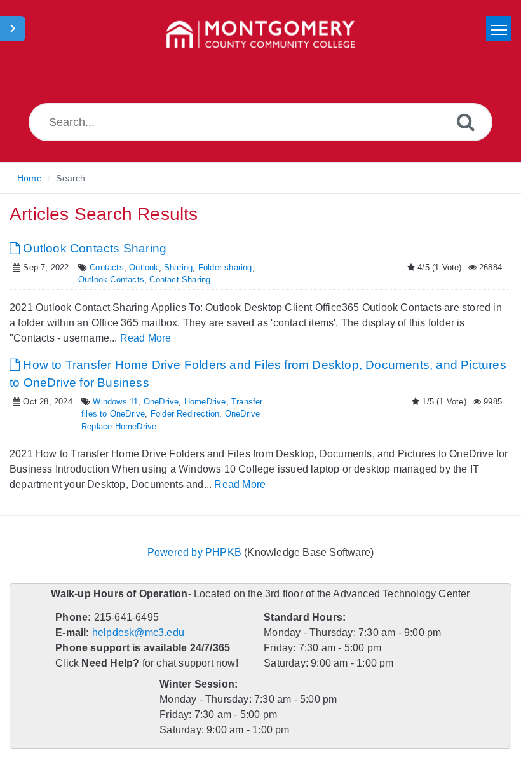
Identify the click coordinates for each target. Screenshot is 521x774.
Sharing (178, 267)
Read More (146, 338)
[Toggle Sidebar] (12, 28)
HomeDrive (205, 401)
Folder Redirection (185, 413)
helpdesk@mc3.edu (138, 632)
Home (29, 178)
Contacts (107, 267)
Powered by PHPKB (194, 552)
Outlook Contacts (111, 279)
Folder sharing (225, 267)
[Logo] (260, 35)
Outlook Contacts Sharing (93, 248)
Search (70, 178)
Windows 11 (115, 401)
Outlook (143, 267)
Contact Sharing (179, 279)
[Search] (465, 122)
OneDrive (161, 401)
